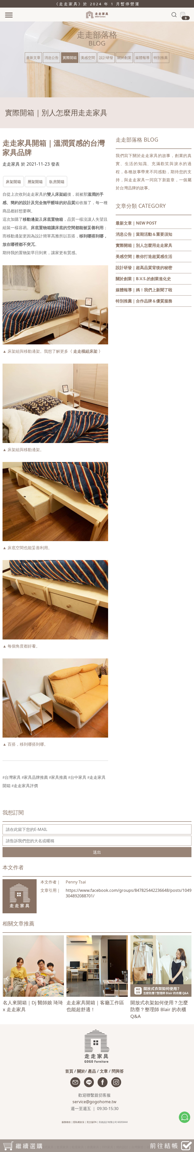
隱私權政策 (78, 1122)
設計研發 (106, 57)
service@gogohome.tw (94, 1101)
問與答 (118, 1071)
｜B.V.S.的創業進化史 (143, 278)
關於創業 (124, 57)
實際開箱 (70, 57)
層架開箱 (35, 181)
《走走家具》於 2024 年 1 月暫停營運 (97, 3)
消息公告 (51, 57)
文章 (104, 1071)
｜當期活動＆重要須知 (144, 234)
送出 (97, 852)
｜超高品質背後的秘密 (144, 267)
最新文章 (33, 57)
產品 (92, 1071)
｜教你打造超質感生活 (144, 256)
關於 (81, 1071)
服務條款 (66, 1122)
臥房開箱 (56, 181)
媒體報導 (142, 57)
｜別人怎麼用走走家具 (144, 245)
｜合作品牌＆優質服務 (144, 301)
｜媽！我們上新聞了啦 (144, 290)
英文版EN (91, 1122)
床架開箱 (13, 181)
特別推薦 (161, 57)
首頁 (69, 1071)
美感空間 (88, 57)
